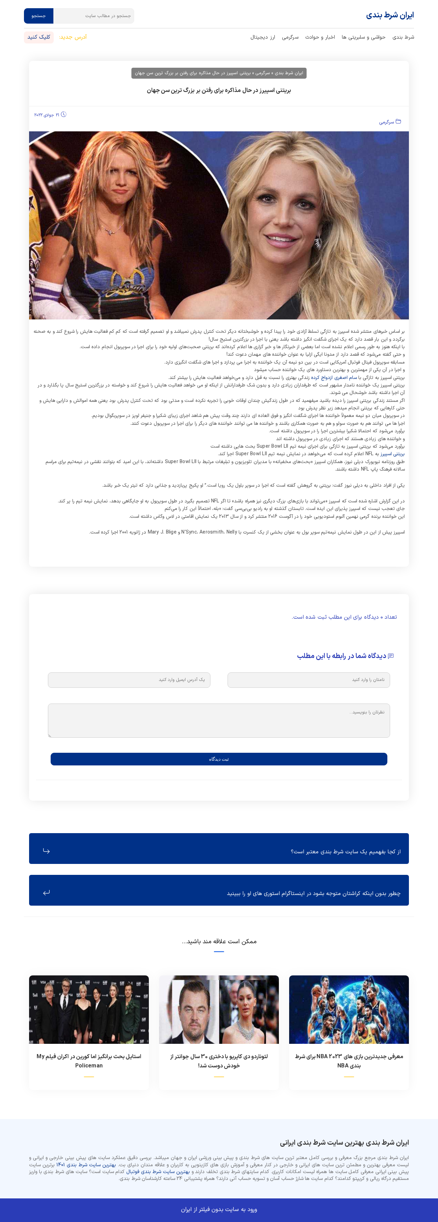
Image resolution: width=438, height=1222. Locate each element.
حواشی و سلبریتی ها (364, 37)
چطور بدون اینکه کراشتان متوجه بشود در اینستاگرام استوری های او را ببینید (314, 894)
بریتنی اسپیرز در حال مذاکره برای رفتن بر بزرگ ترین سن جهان (219, 90)
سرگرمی (290, 37)
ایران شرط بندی (390, 16)
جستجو (38, 16)
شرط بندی (403, 37)
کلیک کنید (38, 37)
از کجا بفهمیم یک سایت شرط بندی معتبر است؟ (346, 852)
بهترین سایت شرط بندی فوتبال (158, 1171)
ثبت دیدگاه (219, 759)
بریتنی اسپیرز (393, 454)
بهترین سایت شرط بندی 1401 (86, 1165)
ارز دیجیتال (262, 37)
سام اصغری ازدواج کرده (334, 377)
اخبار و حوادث (320, 37)
